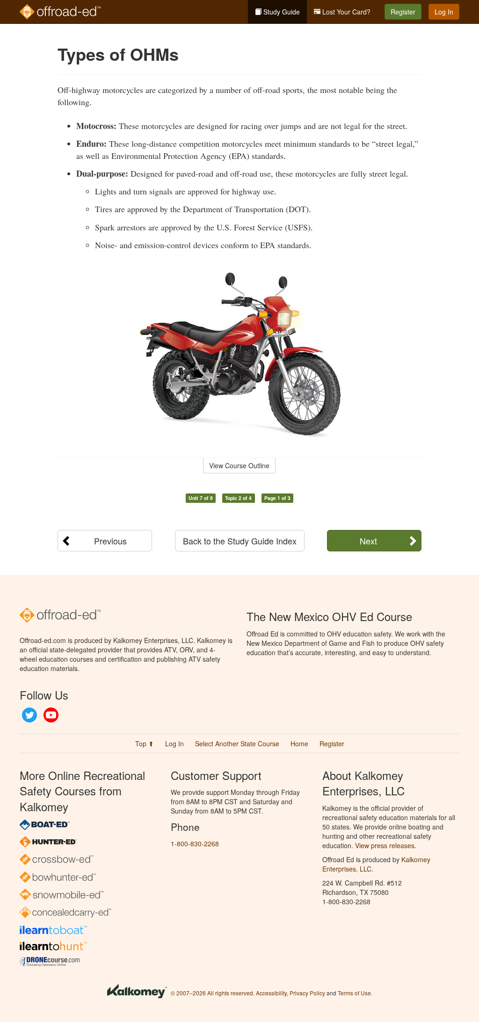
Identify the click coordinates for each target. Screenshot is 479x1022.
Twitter (29, 715)
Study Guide (280, 11)
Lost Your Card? (345, 11)
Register (403, 11)
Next (368, 541)
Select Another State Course (237, 743)
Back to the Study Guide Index (240, 541)
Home (299, 743)
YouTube (51, 715)
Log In (444, 11)
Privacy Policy (307, 993)
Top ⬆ (144, 743)
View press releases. (385, 845)
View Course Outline (239, 465)
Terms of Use (354, 993)
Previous (110, 541)
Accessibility (271, 993)
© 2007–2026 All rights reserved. (212, 993)
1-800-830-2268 (195, 843)
